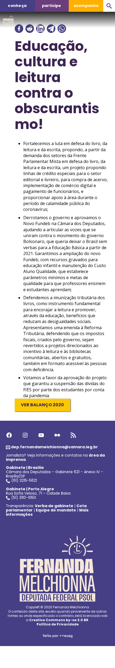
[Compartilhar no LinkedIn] (40, 28)
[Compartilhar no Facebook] (19, 28)
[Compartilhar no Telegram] (51, 28)
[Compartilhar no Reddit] (29, 28)
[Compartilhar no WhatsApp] (61, 28)
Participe (51, 5)
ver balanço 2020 (42, 405)
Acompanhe (86, 5)
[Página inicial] (8, 18)
